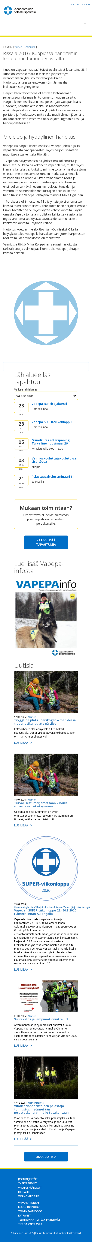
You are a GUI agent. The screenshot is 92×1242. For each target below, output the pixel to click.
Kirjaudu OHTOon (79, 4)
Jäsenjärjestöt (28, 1179)
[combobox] (46, 396)
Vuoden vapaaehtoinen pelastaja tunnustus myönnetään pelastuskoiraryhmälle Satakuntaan (41, 1109)
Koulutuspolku (29, 1207)
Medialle (24, 1192)
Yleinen (18, 46)
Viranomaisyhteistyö (25, 907)
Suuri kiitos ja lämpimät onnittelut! (41, 1019)
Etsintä (40, 1102)
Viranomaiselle (28, 1196)
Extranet (24, 1215)
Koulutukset (56, 907)
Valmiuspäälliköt (30, 1188)
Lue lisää (21, 743)
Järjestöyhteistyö (80, 907)
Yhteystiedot (27, 1183)
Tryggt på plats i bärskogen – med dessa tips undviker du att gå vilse (45, 721)
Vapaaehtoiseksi (29, 1203)
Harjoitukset (43, 907)
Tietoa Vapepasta (30, 1224)
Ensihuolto (29, 46)
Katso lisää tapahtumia (46, 542)
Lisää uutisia (46, 1157)
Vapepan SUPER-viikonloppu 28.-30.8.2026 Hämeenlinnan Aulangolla (45, 912)
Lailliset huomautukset (46, 1233)
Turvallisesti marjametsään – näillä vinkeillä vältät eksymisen (41, 804)
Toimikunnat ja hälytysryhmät (39, 1220)
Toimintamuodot (30, 1211)
